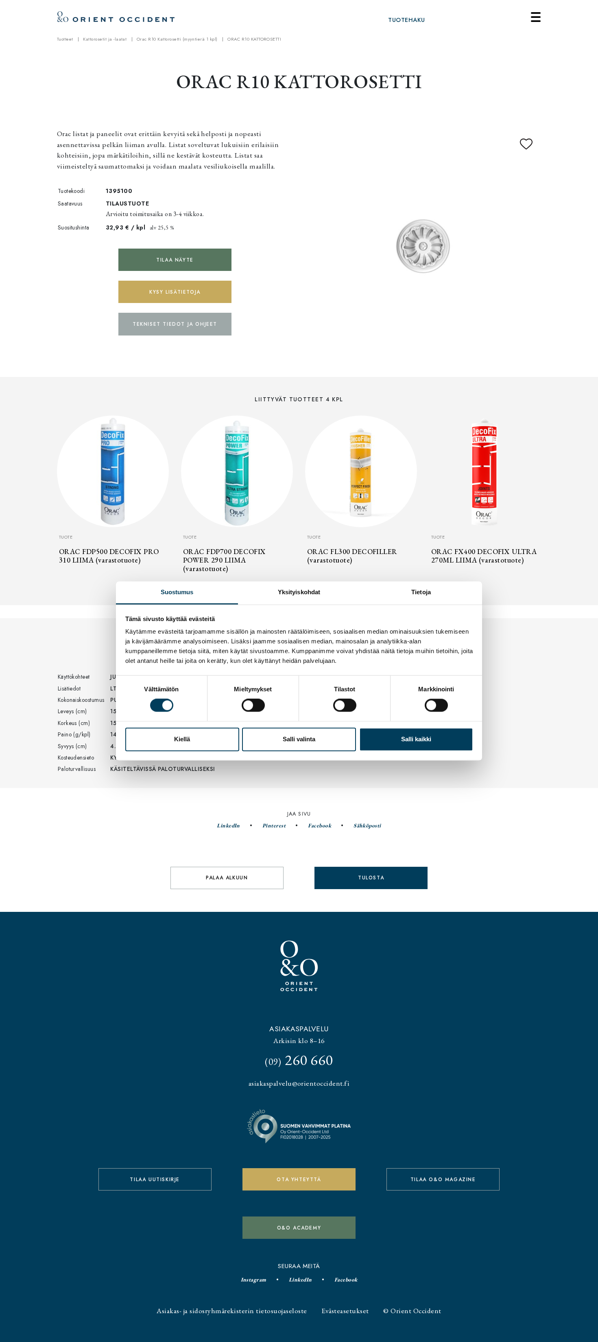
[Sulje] (536, 17)
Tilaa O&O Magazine (443, 1179)
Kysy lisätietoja (175, 292)
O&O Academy (299, 1228)
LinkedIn (228, 825)
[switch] (253, 705)
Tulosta (371, 877)
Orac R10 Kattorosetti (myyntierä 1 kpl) (177, 39)
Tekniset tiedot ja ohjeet (175, 324)
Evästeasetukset (345, 1310)
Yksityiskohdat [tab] (299, 592)
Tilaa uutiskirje (155, 1179)
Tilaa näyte (175, 260)
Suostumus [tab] (177, 592)
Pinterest (274, 825)
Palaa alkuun (227, 877)
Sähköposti (367, 825)
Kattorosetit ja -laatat (105, 39)
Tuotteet (65, 39)
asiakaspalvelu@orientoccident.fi (299, 1083)
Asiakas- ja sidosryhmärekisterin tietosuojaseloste (232, 1310)
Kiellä (182, 739)
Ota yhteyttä (299, 1179)
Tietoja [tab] (421, 592)
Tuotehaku (406, 20)
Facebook (319, 825)
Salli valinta (299, 739)
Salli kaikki (416, 739)
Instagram (253, 1279)
